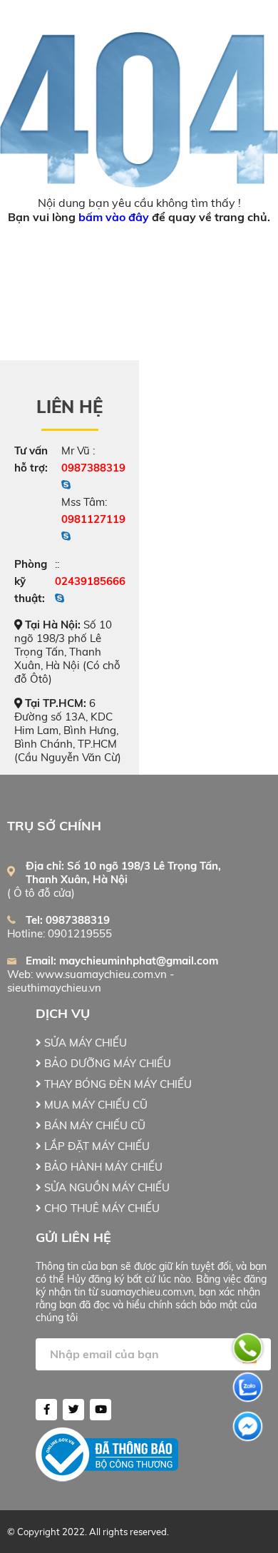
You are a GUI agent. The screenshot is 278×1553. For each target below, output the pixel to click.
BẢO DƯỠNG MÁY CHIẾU (106, 1063)
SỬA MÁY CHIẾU (84, 1042)
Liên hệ (69, 406)
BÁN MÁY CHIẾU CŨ (93, 1125)
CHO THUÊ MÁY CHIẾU (100, 1208)
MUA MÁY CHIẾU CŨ (94, 1104)
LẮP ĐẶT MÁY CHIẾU (95, 1146)
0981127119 (93, 519)
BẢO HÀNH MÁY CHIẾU (102, 1166)
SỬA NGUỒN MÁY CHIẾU (105, 1187)
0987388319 (93, 467)
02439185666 (90, 581)
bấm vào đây (113, 217)
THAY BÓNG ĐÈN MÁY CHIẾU (116, 1084)
